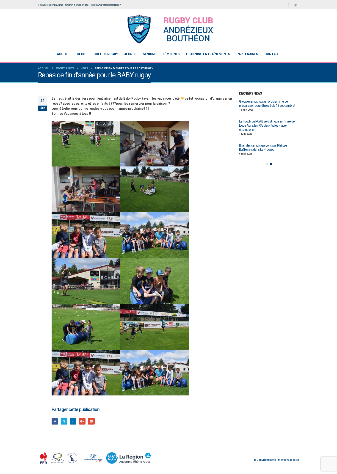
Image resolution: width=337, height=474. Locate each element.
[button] (267, 160)
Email (91, 421)
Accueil (63, 54)
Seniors (149, 54)
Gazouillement (64, 421)
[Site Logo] (165, 29)
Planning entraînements (208, 54)
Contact (272, 54)
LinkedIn (73, 421)
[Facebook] (288, 5)
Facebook (55, 421)
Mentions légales (288, 459)
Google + (82, 421)
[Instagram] (296, 5)
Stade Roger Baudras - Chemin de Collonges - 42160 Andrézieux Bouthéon (80, 4)
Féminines (171, 54)
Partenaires (247, 54)
